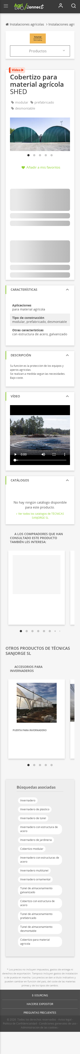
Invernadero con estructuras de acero (39, 860)
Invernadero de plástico (34, 809)
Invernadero (27, 800)
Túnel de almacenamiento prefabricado (36, 916)
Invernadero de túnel (33, 818)
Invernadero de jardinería (36, 840)
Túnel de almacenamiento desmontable (36, 929)
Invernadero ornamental (35, 879)
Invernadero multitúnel (34, 870)
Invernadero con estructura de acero (39, 829)
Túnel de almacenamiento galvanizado (36, 890)
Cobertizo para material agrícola (35, 942)
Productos (38, 51)
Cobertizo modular (31, 849)
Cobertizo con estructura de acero (37, 903)
